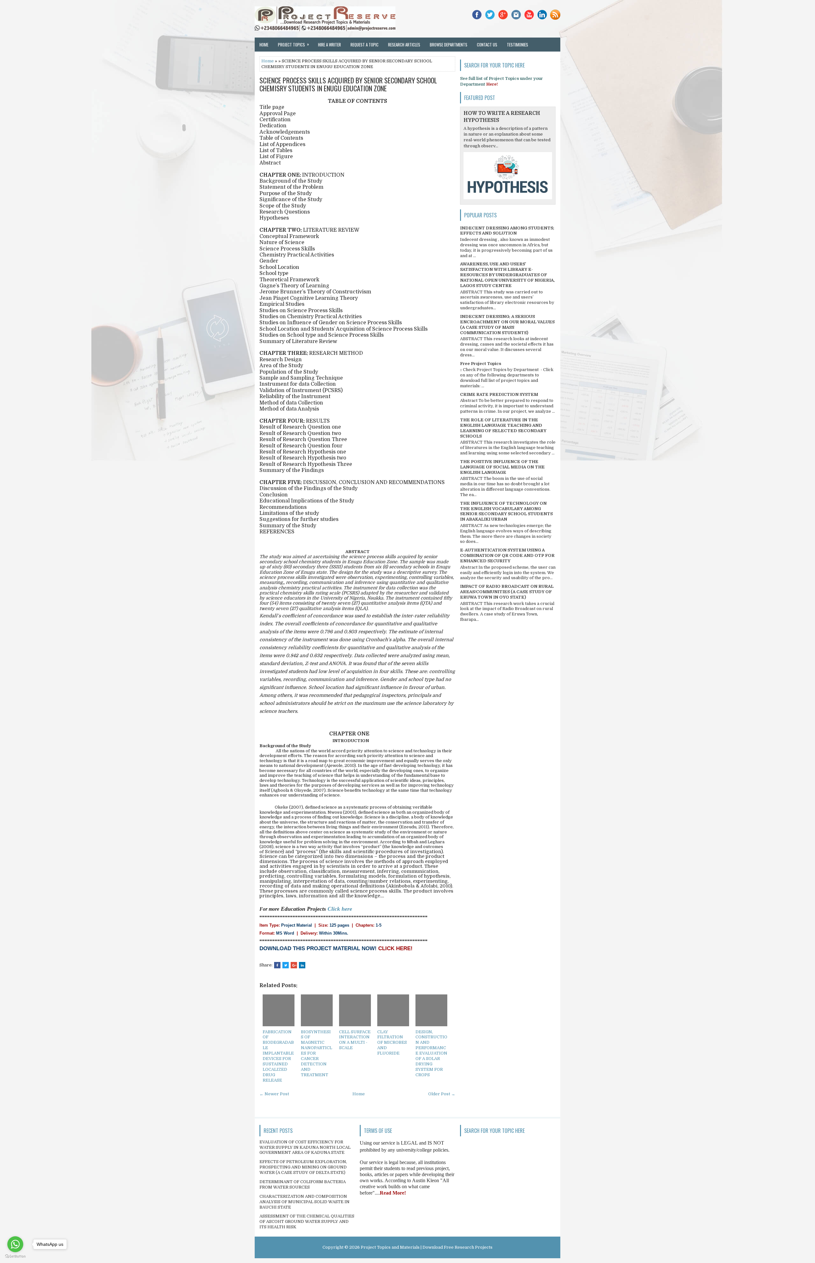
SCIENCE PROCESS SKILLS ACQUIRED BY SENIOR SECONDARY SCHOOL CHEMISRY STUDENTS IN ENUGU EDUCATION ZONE (348, 84)
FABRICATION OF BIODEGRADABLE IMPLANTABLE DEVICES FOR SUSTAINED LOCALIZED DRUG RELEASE (278, 1056)
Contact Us (487, 44)
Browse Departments (448, 44)
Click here (340, 909)
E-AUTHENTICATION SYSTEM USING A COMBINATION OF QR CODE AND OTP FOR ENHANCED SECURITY (507, 555)
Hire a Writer (329, 44)
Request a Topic (365, 44)
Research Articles (404, 44)
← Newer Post (274, 1093)
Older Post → (441, 1093)
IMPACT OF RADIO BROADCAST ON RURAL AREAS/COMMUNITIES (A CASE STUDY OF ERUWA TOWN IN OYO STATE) (507, 592)
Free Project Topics (480, 363)
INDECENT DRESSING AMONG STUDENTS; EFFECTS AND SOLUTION (507, 231)
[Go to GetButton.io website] (15, 1256)
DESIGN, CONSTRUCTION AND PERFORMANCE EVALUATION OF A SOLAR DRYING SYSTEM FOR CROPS (431, 1053)
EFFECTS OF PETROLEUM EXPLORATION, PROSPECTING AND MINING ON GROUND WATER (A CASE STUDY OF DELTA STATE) (303, 1167)
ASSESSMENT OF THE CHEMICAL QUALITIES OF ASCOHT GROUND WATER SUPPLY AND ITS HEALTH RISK (306, 1221)
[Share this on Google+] (294, 965)
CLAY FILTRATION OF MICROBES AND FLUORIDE (392, 1042)
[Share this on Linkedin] (302, 965)
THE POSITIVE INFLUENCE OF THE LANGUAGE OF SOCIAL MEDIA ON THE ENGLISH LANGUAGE (502, 467)
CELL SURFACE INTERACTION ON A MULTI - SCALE (355, 1039)
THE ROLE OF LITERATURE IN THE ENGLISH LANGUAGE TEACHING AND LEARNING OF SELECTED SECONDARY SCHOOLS (503, 428)
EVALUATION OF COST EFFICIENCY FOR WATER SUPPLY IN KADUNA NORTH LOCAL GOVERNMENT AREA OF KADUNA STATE (305, 1147)
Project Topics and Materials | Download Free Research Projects (427, 1247)
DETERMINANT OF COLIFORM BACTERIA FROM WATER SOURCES (302, 1184)
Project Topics (293, 44)
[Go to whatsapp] (15, 1244)
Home (263, 44)
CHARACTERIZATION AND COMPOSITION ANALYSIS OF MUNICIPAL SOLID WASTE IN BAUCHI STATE (304, 1202)
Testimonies (517, 44)
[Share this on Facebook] (277, 965)
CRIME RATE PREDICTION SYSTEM (499, 394)
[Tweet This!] (285, 965)
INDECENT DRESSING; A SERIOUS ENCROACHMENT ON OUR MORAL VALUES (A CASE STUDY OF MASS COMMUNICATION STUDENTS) (507, 324)
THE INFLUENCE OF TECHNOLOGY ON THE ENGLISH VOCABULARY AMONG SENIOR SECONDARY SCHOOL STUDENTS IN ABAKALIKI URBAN (506, 511)
